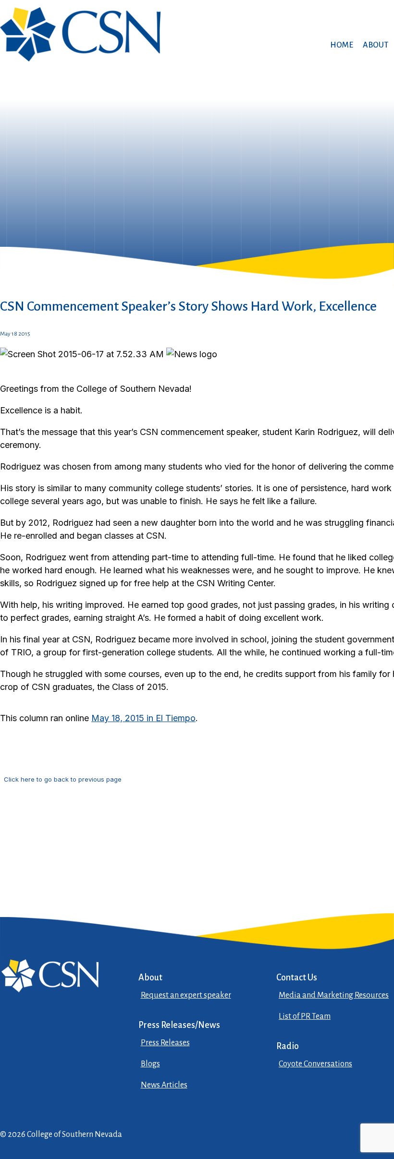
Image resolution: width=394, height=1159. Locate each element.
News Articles (164, 1085)
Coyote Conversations (315, 1064)
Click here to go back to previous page (63, 779)
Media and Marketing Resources (334, 995)
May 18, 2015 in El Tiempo (143, 718)
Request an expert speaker (186, 995)
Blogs (150, 1064)
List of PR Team (305, 1016)
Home (341, 45)
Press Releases (165, 1042)
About (375, 45)
